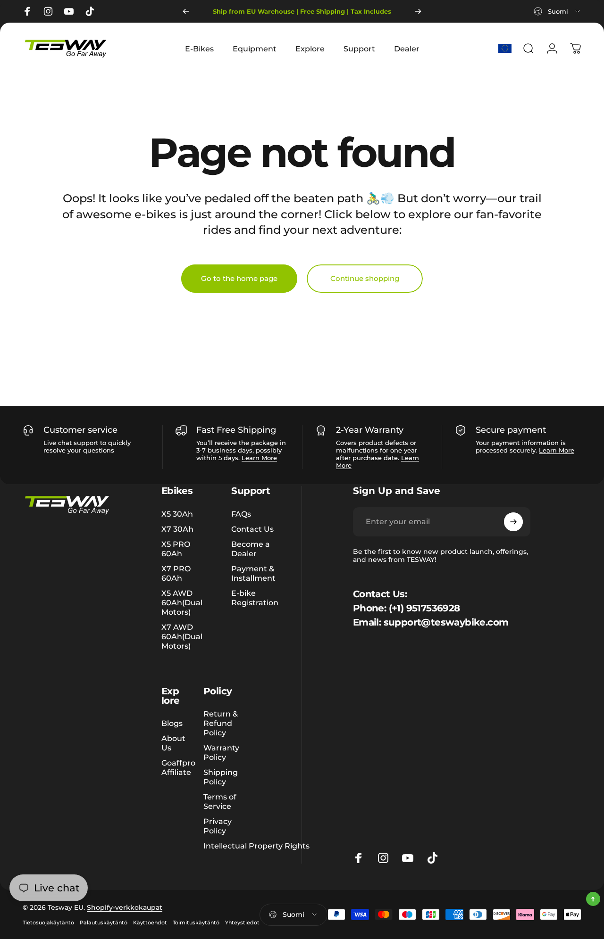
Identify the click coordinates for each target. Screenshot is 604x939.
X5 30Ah (177, 514)
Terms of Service (219, 801)
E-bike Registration (254, 597)
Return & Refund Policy (220, 723)
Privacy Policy (217, 825)
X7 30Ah (177, 529)
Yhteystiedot (242, 922)
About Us (173, 742)
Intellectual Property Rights (256, 845)
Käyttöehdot (150, 922)
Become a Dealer (250, 548)
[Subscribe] (513, 521)
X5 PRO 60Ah (175, 548)
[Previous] (186, 11)
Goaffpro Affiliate (178, 767)
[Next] (418, 11)
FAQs (241, 514)
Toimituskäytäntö (196, 922)
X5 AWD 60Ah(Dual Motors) (181, 602)
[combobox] (557, 11)
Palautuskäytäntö (103, 922)
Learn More (259, 457)
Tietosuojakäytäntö (48, 922)
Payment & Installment (253, 573)
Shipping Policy (220, 776)
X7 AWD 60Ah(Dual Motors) (181, 636)
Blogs (172, 723)
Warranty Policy (221, 752)
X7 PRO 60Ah (176, 573)
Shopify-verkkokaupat (124, 907)
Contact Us (252, 529)
